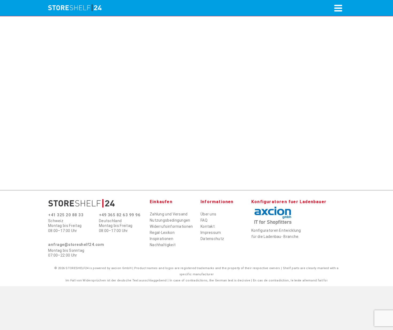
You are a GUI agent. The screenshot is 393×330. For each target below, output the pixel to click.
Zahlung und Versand (169, 214)
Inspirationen (161, 239)
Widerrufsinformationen (171, 226)
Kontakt (208, 226)
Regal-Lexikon (162, 232)
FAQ (204, 220)
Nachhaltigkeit (163, 245)
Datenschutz (212, 239)
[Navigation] (338, 8)
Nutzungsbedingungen (170, 220)
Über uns (208, 214)
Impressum (211, 232)
